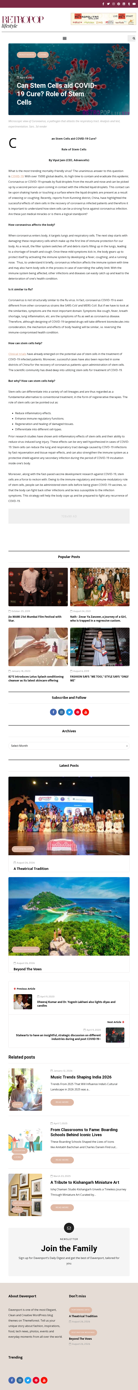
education (19, 1151)
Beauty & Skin (26, 55)
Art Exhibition (22, 1203)
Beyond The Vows (28, 969)
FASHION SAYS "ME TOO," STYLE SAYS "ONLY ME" (99, 678)
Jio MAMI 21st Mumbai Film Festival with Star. (34, 618)
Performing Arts (23, 849)
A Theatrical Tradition (31, 869)
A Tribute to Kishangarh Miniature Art (84, 1182)
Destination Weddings (25, 949)
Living (43, 55)
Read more (62, 1102)
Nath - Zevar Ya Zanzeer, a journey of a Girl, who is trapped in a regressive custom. (98, 618)
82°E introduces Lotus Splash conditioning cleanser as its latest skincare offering (36, 678)
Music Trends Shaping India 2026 (81, 1077)
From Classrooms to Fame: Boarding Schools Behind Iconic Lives (84, 1132)
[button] (64, 38)
